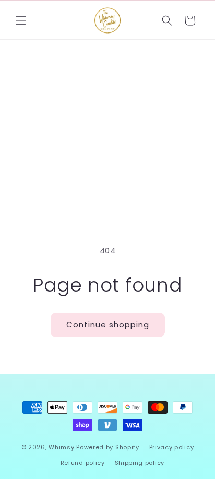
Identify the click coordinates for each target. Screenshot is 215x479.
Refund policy (83, 463)
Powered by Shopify (107, 446)
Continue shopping (107, 324)
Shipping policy (140, 463)
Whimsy (61, 446)
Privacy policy (171, 447)
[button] (20, 20)
